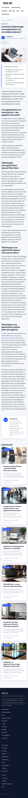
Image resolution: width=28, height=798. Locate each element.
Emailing (4, 751)
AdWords (4, 748)
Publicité (4, 721)
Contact (4, 781)
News (22, 11)
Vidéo (3, 724)
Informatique (6, 7)
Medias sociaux (6, 718)
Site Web (4, 11)
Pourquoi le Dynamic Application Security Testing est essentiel (10, 624)
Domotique (5, 745)
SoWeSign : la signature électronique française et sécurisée (11, 664)
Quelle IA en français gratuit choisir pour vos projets (13, 547)
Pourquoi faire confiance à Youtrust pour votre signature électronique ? (12, 508)
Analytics (4, 738)
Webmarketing (16, 7)
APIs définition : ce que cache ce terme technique (12, 585)
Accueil (3, 20)
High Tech (12, 11)
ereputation (5, 757)
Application (9, 20)
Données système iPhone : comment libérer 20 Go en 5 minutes (12, 468)
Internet (4, 754)
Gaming (4, 768)
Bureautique (5, 14)
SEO (18, 11)
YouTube (4, 726)
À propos (4, 778)
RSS (3, 787)
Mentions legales (7, 784)
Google (4, 729)
